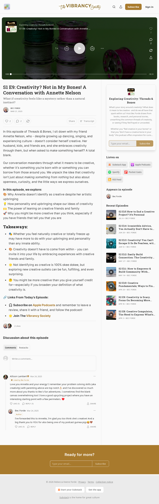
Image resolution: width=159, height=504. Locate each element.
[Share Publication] (121, 7)
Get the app (95, 489)
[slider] (79, 74)
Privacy (82, 481)
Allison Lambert (18, 376)
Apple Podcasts (44, 305)
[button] (56, 48)
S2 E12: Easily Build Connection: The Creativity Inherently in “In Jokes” (135, 256)
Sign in (149, 6)
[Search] (114, 7)
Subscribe (133, 6)
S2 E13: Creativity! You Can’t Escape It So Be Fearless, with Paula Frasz (137, 242)
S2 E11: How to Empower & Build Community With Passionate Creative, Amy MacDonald (135, 270)
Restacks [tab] (23, 347)
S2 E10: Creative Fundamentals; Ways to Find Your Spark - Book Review (136, 284)
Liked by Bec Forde (21, 380)
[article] (131, 215)
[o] (111, 214)
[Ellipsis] (94, 376)
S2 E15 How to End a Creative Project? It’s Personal (136, 213)
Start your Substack (71, 489)
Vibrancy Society (38, 316)
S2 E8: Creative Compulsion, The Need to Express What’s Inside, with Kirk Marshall (136, 313)
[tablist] (16, 348)
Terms (91, 481)
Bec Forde (15, 108)
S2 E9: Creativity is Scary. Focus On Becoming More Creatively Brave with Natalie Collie (134, 299)
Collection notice (104, 481)
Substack (64, 497)
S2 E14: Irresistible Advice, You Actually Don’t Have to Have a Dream (135, 227)
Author (19, 414)
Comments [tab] (10, 347)
